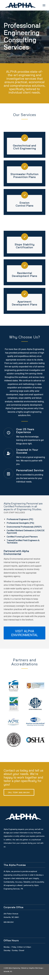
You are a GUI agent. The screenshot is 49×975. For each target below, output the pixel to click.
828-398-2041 (9, 922)
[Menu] (44, 5)
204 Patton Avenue (11, 913)
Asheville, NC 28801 (11, 917)
